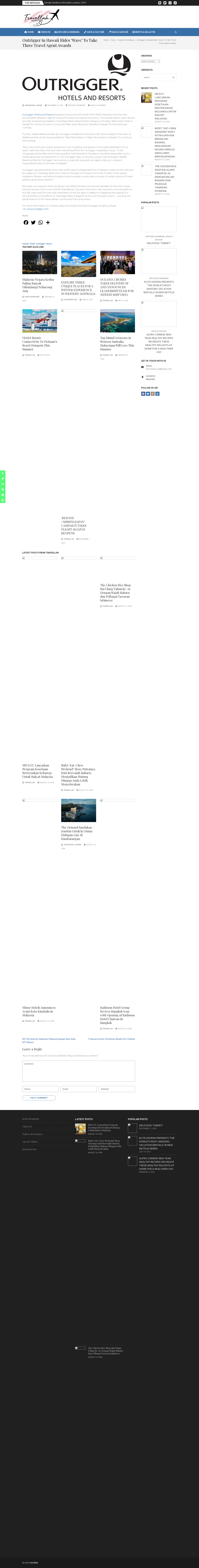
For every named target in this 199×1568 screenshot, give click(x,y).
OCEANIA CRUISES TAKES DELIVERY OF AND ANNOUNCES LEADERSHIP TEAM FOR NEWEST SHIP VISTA (117, 287)
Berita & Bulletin (145, 32)
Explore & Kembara (68, 32)
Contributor (70, 299)
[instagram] (170, 2)
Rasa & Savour (119, 32)
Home (30, 32)
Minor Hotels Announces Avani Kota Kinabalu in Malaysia (39, 1011)
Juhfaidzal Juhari (33, 105)
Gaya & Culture (95, 32)
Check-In (45, 32)
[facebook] (159, 2)
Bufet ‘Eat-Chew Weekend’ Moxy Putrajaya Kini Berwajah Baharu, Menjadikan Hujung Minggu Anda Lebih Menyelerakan (78, 774)
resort (49, 243)
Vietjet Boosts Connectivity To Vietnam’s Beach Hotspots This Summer (39, 343)
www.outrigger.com (37, 209)
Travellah (107, 300)
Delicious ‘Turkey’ (159, 243)
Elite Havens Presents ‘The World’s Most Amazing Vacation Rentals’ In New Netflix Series (158, 288)
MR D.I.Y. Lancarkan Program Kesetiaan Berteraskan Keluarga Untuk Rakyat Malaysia (37, 771)
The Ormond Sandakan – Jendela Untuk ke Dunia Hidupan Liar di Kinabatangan (77, 833)
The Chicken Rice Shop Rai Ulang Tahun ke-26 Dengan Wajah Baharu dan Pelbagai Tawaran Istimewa (115, 592)
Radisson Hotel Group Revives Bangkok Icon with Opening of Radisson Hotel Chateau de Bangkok (117, 1015)
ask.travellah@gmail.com (159, 369)
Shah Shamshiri (32, 297)
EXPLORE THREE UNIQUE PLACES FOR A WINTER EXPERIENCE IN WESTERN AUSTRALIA (78, 288)
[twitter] (164, 2)
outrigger (40, 243)
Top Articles (32, 3)
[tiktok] (175, 2)
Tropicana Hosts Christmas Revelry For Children (111, 1039)
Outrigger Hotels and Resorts (38, 114)
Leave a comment (98, 105)
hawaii (25, 243)
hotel (32, 243)
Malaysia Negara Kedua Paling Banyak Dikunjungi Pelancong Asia (38, 285)
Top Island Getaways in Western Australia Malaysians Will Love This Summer (117, 343)
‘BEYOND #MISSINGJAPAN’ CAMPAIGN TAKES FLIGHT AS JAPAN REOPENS (73, 525)
